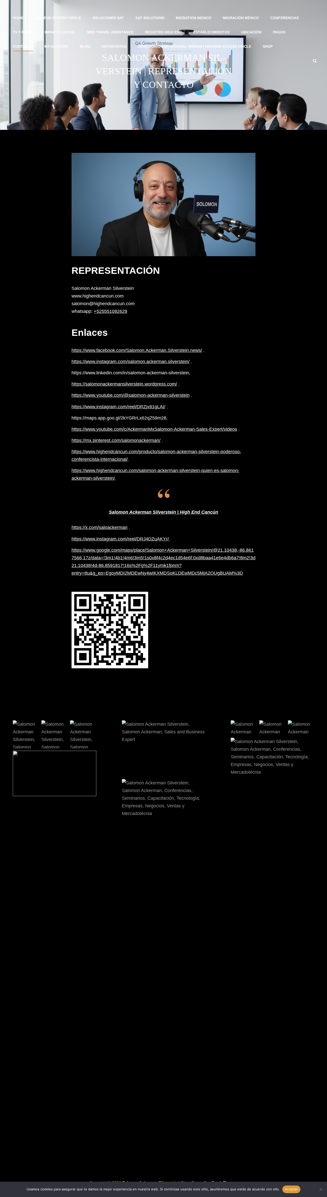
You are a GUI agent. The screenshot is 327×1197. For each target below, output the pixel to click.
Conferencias (284, 18)
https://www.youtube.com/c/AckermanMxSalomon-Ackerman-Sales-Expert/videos (154, 429)
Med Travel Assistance (110, 32)
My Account (56, 46)
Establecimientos (211, 32)
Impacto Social (60, 32)
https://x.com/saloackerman (99, 527)
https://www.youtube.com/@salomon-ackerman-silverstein (131, 395)
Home (18, 18)
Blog (85, 46)
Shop (268, 46)
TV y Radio (23, 32)
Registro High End (163, 32)
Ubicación (251, 32)
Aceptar (291, 1189)
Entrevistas (114, 46)
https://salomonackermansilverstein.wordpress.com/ (124, 384)
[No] (320, 1189)
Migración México (241, 18)
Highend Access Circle (58, 18)
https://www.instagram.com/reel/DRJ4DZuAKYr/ (120, 538)
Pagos (279, 32)
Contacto (23, 46)
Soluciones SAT (108, 18)
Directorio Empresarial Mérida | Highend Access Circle (194, 46)
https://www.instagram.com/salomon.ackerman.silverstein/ (131, 361)
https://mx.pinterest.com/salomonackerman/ (116, 440)
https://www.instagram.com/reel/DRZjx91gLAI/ (118, 406)
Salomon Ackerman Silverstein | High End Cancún (163, 512)
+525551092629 (110, 311)
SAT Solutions (149, 18)
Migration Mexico (193, 18)
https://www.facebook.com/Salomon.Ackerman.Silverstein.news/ (137, 350)
